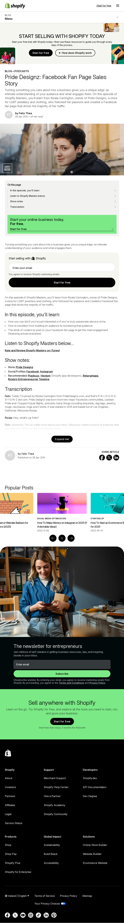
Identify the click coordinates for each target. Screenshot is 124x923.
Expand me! (62, 439)
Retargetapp (90, 375)
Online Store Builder (95, 845)
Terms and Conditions (71, 682)
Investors (10, 787)
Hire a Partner (52, 796)
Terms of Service (44, 895)
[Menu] (118, 5)
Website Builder (92, 854)
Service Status (13, 823)
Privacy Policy (97, 682)
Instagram (46, 371)
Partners (10, 796)
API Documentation (94, 787)
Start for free (103, 5)
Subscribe (62, 673)
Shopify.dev (90, 778)
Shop (8, 845)
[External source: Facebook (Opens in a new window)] (7, 915)
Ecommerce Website (95, 863)
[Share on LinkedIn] (116, 457)
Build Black (50, 854)
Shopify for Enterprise (18, 872)
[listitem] (62, 512)
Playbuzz (33, 375)
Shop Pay (11, 854)
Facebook (32, 371)
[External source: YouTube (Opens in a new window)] (23, 915)
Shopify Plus (12, 863)
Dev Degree (90, 796)
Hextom (45, 375)
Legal (8, 814)
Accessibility (51, 863)
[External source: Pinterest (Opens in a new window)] (54, 915)
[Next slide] (71, 538)
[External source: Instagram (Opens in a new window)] (30, 915)
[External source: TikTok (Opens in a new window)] (38, 915)
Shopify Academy (54, 805)
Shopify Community (55, 814)
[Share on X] (109, 457)
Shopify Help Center (56, 787)
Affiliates (10, 805)
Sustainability (52, 845)
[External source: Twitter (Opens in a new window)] (15, 915)
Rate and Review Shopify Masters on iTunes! (32, 350)
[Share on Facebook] (102, 457)
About (8, 778)
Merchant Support (55, 778)
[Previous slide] (53, 538)
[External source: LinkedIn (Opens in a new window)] (46, 915)
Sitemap (87, 895)
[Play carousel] (62, 538)
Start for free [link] (62, 282)
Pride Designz (24, 367)
